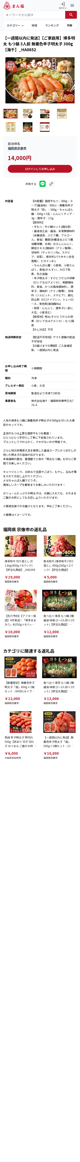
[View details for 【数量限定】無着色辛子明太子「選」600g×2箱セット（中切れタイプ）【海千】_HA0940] (20, 667)
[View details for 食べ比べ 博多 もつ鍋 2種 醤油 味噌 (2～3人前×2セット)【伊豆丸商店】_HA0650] (59, 600)
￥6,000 (11, 753)
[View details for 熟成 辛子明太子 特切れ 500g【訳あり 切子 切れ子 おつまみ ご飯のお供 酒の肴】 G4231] (20, 722)
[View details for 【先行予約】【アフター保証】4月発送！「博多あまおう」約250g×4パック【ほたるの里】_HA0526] (20, 600)
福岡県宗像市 (17, 148)
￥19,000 (12, 576)
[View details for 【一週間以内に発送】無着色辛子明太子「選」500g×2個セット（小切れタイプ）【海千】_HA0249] (59, 722)
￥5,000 (50, 576)
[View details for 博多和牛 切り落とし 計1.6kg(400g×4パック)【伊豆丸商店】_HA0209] (20, 546)
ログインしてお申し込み (40, 169)
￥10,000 (12, 631)
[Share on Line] (42, 184)
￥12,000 (51, 631)
